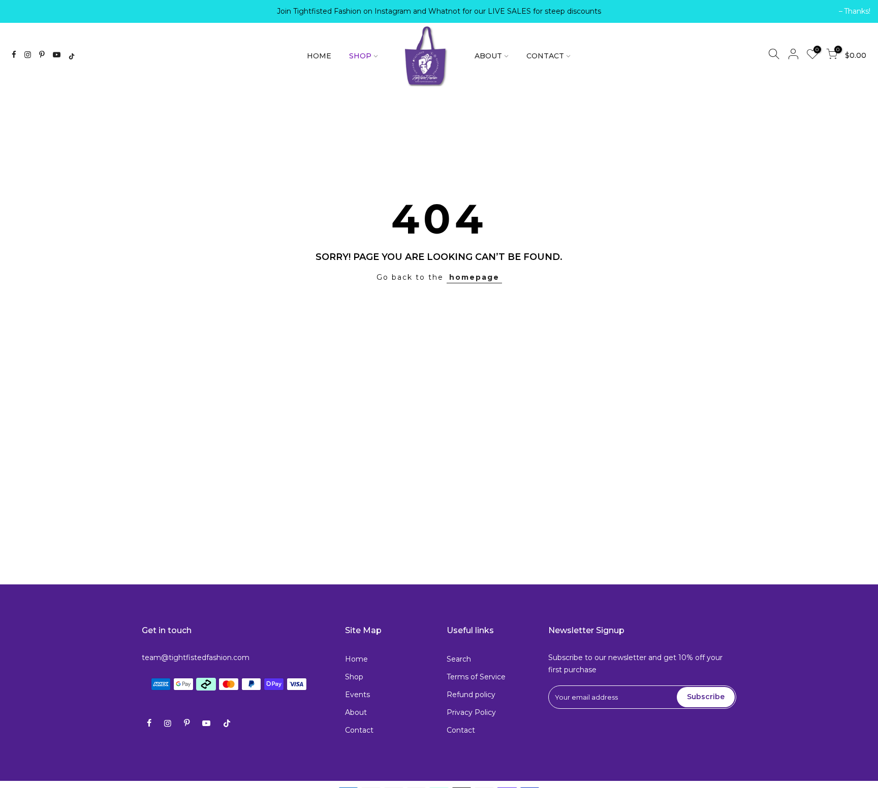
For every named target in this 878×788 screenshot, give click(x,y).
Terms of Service (476, 676)
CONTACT (545, 55)
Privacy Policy (471, 712)
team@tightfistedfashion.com (195, 657)
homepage (474, 277)
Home (356, 659)
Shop (354, 676)
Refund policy (471, 694)
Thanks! (26, 11)
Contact (359, 730)
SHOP (360, 55)
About (356, 712)
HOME (319, 55)
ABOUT (488, 55)
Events (357, 694)
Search (459, 659)
